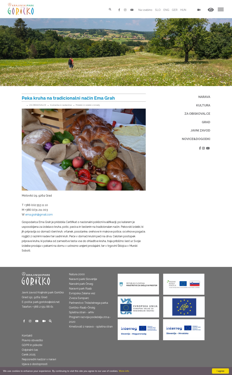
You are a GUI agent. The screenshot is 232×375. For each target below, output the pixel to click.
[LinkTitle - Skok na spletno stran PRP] (183, 283)
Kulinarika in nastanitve (61, 105)
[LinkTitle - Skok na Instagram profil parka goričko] (125, 10)
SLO (158, 10)
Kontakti (27, 335)
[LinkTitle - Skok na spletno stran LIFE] (184, 305)
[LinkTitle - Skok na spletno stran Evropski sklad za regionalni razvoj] (138, 305)
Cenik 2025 (28, 354)
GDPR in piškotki (32, 345)
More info (124, 371)
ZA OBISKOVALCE (37, 105)
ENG (166, 10)
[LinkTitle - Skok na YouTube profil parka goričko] (132, 10)
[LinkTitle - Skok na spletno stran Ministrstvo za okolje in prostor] (138, 283)
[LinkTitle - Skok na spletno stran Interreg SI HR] (183, 328)
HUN (183, 10)
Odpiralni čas (30, 349)
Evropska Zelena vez (82, 293)
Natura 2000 (77, 274)
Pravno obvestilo (32, 340)
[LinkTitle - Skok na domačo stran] (21, 9)
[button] (211, 10)
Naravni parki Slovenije (83, 279)
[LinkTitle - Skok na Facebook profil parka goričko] (119, 10)
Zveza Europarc (79, 298)
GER (174, 10)
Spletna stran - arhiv (81, 312)
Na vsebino (145, 10)
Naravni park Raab (80, 288)
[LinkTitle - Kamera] (44, 321)
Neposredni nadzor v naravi (39, 359)
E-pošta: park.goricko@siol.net (41, 302)
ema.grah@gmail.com (39, 214)
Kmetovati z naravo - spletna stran (91, 326)
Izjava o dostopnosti (34, 364)
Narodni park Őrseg (81, 283)
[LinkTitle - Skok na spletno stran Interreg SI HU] (138, 328)
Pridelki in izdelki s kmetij (88, 105)
